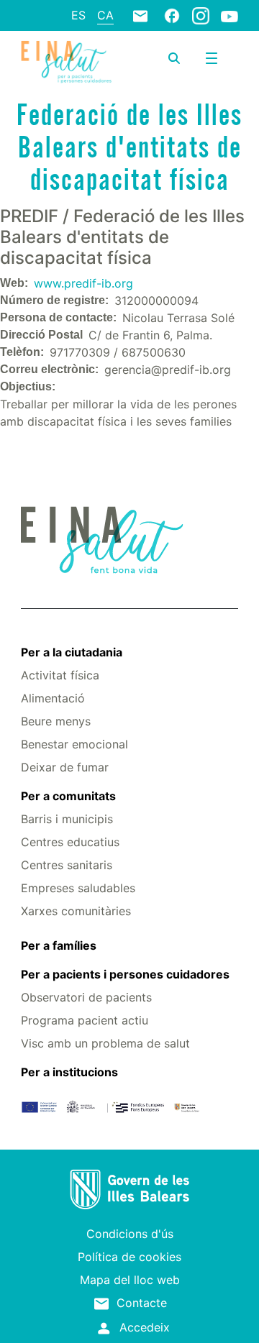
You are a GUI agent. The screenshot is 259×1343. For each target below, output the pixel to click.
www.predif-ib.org (83, 283)
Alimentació (53, 698)
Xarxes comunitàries (76, 911)
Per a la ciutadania (71, 652)
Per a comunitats (68, 796)
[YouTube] (229, 16)
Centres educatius (70, 842)
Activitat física (60, 675)
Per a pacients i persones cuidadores (125, 974)
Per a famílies (58, 945)
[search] (174, 58)
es (78, 15)
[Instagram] (200, 15)
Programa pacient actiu (84, 1020)
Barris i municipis (67, 819)
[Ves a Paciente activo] (66, 62)
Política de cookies (129, 1257)
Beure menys (56, 721)
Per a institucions (69, 1072)
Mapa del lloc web (130, 1280)
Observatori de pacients (86, 997)
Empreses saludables (78, 888)
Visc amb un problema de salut (105, 1043)
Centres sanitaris (66, 865)
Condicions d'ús (129, 1234)
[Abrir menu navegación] (211, 58)
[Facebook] (172, 15)
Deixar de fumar (65, 767)
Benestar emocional (74, 744)
